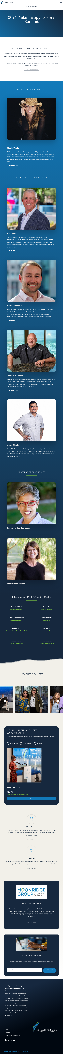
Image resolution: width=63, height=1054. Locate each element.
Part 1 (49, 63)
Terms (6, 1029)
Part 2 (56, 63)
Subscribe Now (50, 970)
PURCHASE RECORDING (31, 70)
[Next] (58, 701)
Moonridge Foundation (10, 1023)
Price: (8, 789)
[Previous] (5, 701)
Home (27, 6)
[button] (61, 2)
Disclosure (7, 1032)
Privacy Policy (8, 1026)
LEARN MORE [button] (31, 839)
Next (31, 798)
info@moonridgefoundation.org (12, 1035)
